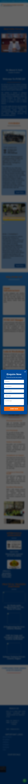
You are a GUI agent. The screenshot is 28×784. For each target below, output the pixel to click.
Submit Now (14, 409)
